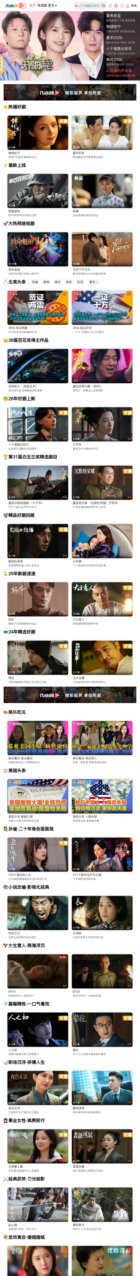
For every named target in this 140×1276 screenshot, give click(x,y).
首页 (32, 5)
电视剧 (42, 5)
